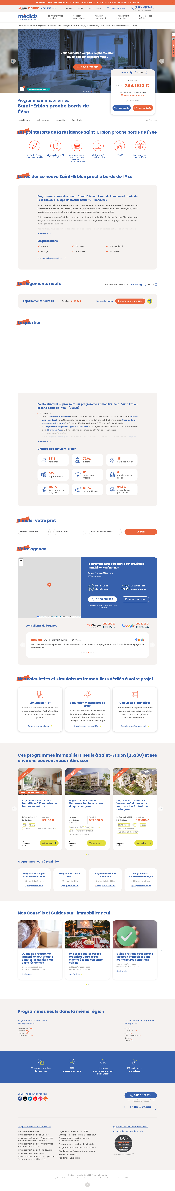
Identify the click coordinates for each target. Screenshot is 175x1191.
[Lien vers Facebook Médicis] (20, 1098)
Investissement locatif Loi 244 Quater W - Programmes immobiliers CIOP (37, 1158)
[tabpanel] (87, 61)
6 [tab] (93, 652)
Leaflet (41, 617)
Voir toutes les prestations (50, 258)
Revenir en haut (87, 1184)
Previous (13, 61)
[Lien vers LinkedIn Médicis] (30, 1098)
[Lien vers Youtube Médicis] (35, 1098)
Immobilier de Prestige (28, 1131)
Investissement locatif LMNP (31, 1153)
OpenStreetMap (57, 617)
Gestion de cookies (91, 1178)
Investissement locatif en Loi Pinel (33, 1135)
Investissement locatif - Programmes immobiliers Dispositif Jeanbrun (35, 1139)
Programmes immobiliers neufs (34, 1126)
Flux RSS (125, 1178)
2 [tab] (86, 91)
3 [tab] (88, 91)
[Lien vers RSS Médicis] (45, 1098)
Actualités (80, 8)
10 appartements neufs (132, 95)
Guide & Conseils (94, 8)
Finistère (23, 1033)
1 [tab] (84, 91)
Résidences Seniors (68, 1154)
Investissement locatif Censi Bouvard (35, 1150)
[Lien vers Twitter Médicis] (25, 1098)
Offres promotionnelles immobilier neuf (77, 1135)
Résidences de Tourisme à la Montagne (77, 1151)
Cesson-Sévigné (133, 1035)
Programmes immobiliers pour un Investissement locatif (74, 1139)
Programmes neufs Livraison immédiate (77, 1147)
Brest (128, 1033)
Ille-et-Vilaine (25, 1028)
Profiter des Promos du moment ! (124, 2)
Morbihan (23, 1031)
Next (161, 61)
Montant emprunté (29, 531)
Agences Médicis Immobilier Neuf (130, 1126)
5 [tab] (91, 652)
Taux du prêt (62, 531)
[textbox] (106, 533)
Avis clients (115, 1178)
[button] (49, 585)
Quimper (129, 1038)
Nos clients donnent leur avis (128, 1131)
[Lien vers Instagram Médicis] (40, 1098)
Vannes (129, 1040)
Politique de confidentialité (71, 1178)
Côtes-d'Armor (25, 1035)
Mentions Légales (53, 1178)
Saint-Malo (131, 1031)
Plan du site (104, 1178)
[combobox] (105, 532)
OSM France (76, 617)
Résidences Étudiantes (69, 1158)
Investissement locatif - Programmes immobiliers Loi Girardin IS (35, 1145)
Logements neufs (120, 844)
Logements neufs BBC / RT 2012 (73, 1131)
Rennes (129, 1028)
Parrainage (69, 8)
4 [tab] (91, 91)
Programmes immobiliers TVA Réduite (76, 1144)
